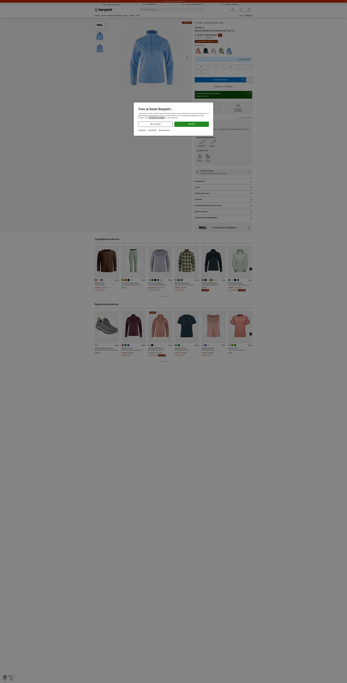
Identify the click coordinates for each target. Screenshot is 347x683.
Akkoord (191, 124)
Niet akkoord (155, 124)
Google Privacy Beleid (156, 118)
